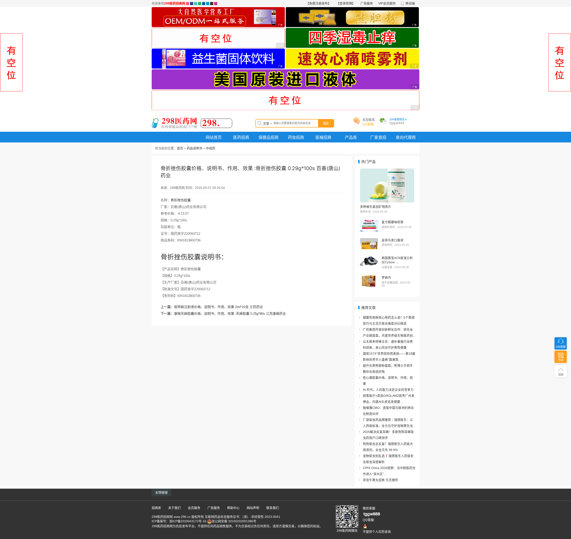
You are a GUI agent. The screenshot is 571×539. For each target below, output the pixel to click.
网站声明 (253, 508)
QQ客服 (368, 124)
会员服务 (194, 508)
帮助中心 (233, 508)
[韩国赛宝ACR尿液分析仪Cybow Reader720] (369, 261)
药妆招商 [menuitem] (296, 137)
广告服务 (366, 3)
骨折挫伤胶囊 (181, 200)
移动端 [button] (410, 3)
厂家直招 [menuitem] (378, 137)
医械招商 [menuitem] (323, 137)
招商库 (156, 508)
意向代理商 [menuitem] (406, 137)
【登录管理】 (345, 3)
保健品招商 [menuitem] (269, 137)
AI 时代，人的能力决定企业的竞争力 (388, 389)
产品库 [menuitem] (351, 137)
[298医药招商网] (192, 122)
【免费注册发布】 (318, 3)
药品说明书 (194, 148)
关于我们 (174, 508)
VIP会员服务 (387, 3)
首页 (180, 148)
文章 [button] (266, 123)
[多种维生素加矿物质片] (387, 185)
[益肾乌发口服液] (369, 243)
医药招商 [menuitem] (241, 137)
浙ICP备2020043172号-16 (187, 521)
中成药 (210, 148)
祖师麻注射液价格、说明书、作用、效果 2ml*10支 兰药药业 (218, 307)
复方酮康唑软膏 (392, 222)
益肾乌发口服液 (392, 240)
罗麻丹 (386, 277)
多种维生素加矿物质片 (375, 206)
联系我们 (272, 508)
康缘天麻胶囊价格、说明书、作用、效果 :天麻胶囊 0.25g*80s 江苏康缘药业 (230, 313)
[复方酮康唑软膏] (369, 225)
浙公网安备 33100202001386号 (234, 521)
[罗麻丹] (369, 281)
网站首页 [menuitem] (214, 137)
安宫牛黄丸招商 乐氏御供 (380, 480)
